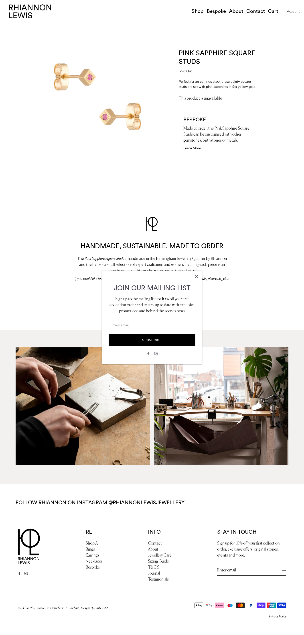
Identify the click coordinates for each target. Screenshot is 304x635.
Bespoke (216, 11)
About (236, 11)
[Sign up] (284, 570)
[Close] (196, 276)
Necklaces (94, 561)
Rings (90, 549)
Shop (198, 11)
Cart (273, 11)
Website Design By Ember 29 (88, 608)
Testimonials (158, 579)
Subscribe (152, 340)
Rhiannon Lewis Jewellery (46, 608)
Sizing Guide (158, 561)
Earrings (92, 555)
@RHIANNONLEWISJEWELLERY (146, 502)
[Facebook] (148, 353)
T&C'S (153, 567)
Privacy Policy (277, 616)
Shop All (92, 543)
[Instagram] (156, 353)
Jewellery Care (160, 555)
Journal (154, 573)
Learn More (192, 148)
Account (293, 11)
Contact (255, 11)
